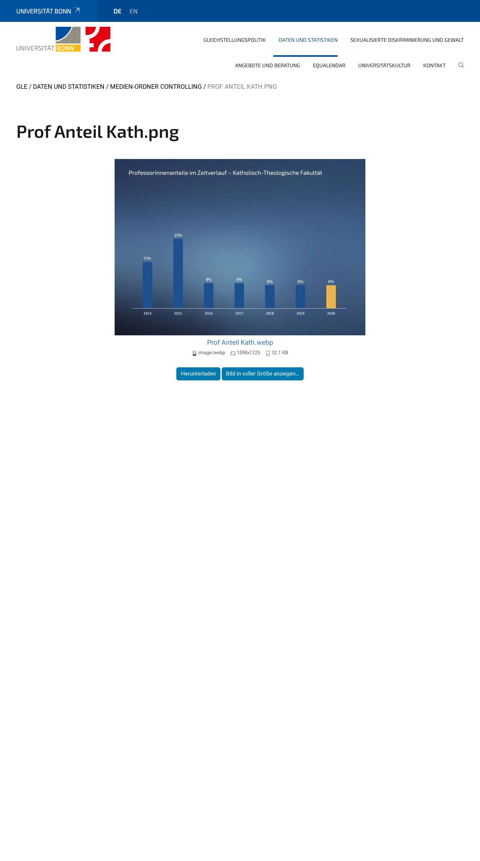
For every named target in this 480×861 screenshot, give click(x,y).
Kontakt (434, 65)
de (117, 11)
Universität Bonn (43, 11)
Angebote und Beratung (267, 65)
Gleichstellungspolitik (234, 40)
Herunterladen (198, 373)
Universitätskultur (384, 65)
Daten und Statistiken (308, 40)
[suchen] (458, 69)
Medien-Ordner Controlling (156, 86)
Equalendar (329, 65)
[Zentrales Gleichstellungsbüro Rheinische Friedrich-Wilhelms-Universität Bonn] (63, 39)
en (133, 11)
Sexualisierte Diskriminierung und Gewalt (407, 40)
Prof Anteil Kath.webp (240, 342)
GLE (21, 86)
